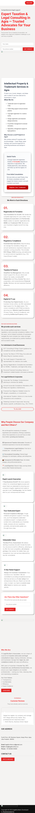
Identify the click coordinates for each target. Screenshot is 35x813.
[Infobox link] (17, 217)
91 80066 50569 (12, 749)
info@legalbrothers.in (11, 746)
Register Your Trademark (17, 187)
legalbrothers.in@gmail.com (13, 744)
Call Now (29, 2)
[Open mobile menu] (1, 2)
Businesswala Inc (8, 812)
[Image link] (9, 807)
